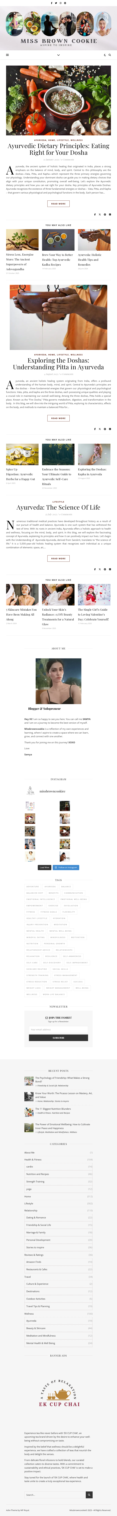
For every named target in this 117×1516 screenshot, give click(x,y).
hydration (59, 918)
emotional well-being (74, 899)
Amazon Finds (33, 1261)
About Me (29, 1152)
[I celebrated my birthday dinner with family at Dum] (65, 831)
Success (78, 982)
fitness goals (49, 912)
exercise (53, 905)
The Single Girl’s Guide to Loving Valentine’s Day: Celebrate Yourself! (93, 614)
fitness (31, 912)
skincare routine (37, 969)
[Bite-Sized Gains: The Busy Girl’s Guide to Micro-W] (30, 844)
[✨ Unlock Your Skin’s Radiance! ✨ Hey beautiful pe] (65, 844)
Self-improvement (77, 962)
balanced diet (35, 893)
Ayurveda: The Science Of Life (58, 507)
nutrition (32, 943)
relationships (64, 950)
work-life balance (54, 994)
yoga (28, 1188)
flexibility (69, 912)
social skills (60, 969)
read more (58, 203)
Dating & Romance (36, 1217)
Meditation (60, 924)
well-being (82, 988)
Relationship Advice (38, 950)
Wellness (77, 140)
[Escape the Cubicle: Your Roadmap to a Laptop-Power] (65, 818)
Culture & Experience (37, 1283)
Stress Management (65, 975)
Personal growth (54, 943)
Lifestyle (63, 140)
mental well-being (61, 931)
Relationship (63, 1085)
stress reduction (37, 982)
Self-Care (32, 962)
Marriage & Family (36, 1232)
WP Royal (24, 1510)
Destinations (32, 1291)
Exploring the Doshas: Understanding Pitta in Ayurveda (58, 363)
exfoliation (71, 905)
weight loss (34, 988)
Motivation (78, 937)
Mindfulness (58, 937)
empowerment (35, 905)
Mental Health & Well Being (40, 1343)
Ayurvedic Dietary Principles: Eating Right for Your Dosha (58, 148)
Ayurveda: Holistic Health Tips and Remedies (90, 259)
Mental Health (35, 931)
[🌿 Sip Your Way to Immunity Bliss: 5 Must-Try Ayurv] (65, 806)
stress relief (60, 982)
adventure (33, 886)
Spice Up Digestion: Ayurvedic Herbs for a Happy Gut (20, 474)
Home (51, 140)
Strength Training (35, 1181)
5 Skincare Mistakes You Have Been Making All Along (21, 614)
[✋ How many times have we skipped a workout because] (30, 831)
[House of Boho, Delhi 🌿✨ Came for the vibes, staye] (30, 818)
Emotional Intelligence (41, 899)
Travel (27, 1276)
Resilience (51, 956)
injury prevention (37, 924)
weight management (58, 988)
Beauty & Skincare (35, 1328)
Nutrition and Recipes (61, 1112)
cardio (29, 1166)
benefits (54, 893)
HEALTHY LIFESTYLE (37, 918)
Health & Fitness (44, 1112)
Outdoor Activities (35, 1298)
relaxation (33, 956)
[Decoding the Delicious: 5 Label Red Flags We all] (30, 806)
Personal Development (38, 1239)
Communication (73, 893)
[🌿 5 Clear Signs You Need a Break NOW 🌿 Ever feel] (65, 856)
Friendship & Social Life (47, 1085)
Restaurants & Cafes (36, 1269)
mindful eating (36, 937)
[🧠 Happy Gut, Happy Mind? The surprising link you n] (30, 856)
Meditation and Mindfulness (57, 1132)
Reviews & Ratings (33, 1254)
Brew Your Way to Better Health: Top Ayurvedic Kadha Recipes (57, 259)
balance (66, 886)
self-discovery (52, 962)
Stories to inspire (62, 1101)
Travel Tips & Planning (38, 1306)
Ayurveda (40, 140)
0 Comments (67, 159)
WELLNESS (32, 994)
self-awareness (72, 956)
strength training (38, 975)
